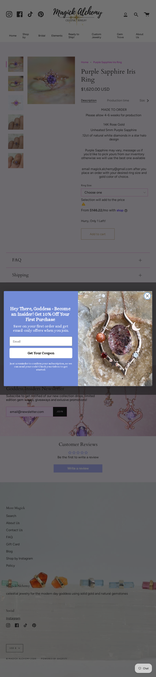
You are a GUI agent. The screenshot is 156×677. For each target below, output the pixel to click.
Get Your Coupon (41, 353)
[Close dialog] (147, 296)
